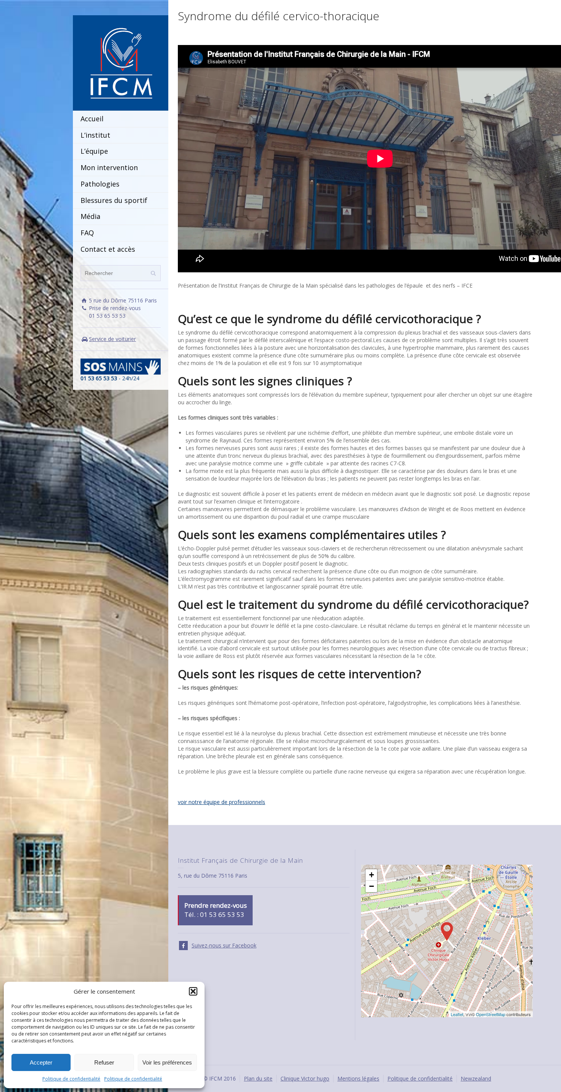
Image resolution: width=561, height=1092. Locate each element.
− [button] (371, 886)
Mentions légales (358, 1078)
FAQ (87, 232)
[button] (193, 991)
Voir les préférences (167, 1062)
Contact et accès (108, 249)
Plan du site (258, 1078)
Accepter (41, 1062)
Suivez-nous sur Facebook (224, 945)
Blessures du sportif (114, 200)
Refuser (104, 1062)
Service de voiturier (112, 339)
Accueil (92, 118)
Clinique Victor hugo (304, 1078)
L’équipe (94, 151)
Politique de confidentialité (71, 1079)
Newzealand (476, 1078)
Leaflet (457, 1014)
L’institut (95, 135)
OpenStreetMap (490, 1014)
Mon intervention (109, 167)
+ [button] (371, 875)
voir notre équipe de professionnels (221, 802)
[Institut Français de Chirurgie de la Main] (120, 62)
